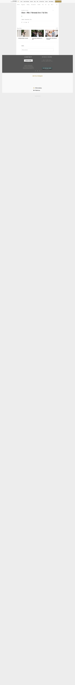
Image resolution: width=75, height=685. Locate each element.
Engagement (23, 4)
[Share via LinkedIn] (26, 22)
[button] (56, 4)
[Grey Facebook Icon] (35, 70)
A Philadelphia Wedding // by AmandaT (23, 38)
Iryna (48, 4)
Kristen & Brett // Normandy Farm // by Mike (37, 39)
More (52, 4)
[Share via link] (28, 22)
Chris (42, 4)
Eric (45, 4)
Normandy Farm (33, 4)
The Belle (39, 4)
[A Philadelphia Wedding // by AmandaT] (23, 33)
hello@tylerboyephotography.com (28, 68)
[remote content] (37, 16)
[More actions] (53, 10)
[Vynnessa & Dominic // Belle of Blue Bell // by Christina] (51, 33)
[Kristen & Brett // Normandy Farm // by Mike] (37, 33)
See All (57, 28)
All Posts (18, 4)
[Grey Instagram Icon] (37, 70)
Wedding (28, 4)
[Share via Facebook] (21, 22)
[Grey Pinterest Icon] (39, 70)
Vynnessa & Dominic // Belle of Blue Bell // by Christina (51, 39)
